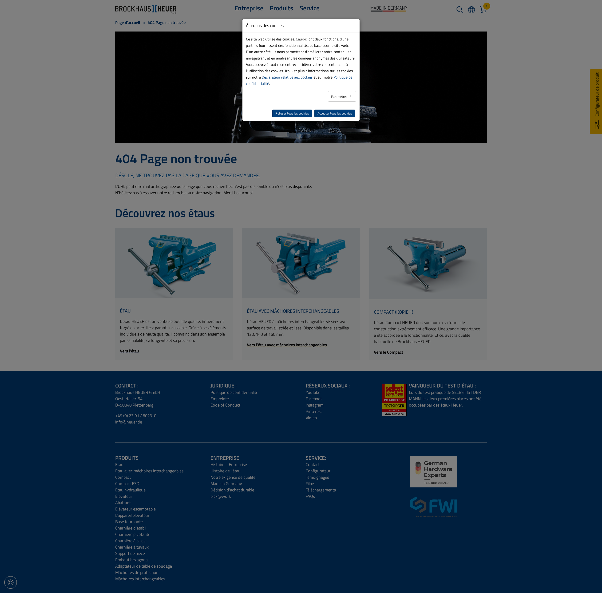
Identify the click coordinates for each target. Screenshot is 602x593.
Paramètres (339, 96)
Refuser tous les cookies (292, 113)
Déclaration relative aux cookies (287, 77)
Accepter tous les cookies (334, 113)
